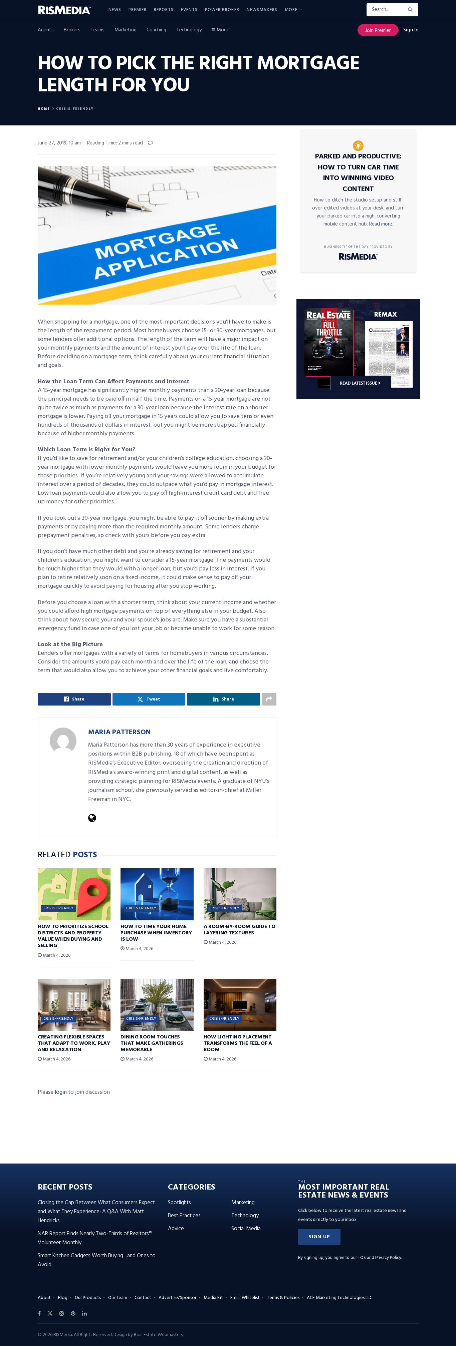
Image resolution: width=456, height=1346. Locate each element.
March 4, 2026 (56, 955)
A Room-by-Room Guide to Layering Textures (239, 929)
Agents (46, 30)
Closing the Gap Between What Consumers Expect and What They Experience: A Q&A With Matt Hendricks (96, 1211)
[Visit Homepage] (68, 10)
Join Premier (378, 31)
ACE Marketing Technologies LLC (339, 1298)
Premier (138, 9)
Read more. (381, 224)
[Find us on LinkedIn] (84, 1313)
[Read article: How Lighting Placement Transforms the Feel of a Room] (240, 1005)
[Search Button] (411, 9)
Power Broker (222, 9)
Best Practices (184, 1215)
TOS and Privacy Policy (379, 1257)
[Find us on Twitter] (50, 1313)
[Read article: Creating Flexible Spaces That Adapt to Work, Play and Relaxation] (74, 1005)
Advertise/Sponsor (177, 1298)
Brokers (72, 30)
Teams (97, 30)
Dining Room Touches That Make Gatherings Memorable (152, 1043)
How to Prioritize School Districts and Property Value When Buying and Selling (73, 936)
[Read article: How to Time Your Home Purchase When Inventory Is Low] (157, 894)
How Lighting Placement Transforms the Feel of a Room (238, 1043)
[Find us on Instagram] (61, 1313)
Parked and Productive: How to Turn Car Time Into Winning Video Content (358, 173)
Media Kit (213, 1298)
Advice (176, 1228)
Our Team (117, 1298)
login (61, 1092)
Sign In (410, 30)
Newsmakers (262, 9)
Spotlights (179, 1202)
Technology (189, 30)
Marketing (126, 30)
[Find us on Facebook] (39, 1313)
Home (44, 108)
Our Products (88, 1298)
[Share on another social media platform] (269, 699)
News (114, 9)
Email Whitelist (245, 1298)
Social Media (246, 1228)
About (44, 1298)
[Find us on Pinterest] (73, 1313)
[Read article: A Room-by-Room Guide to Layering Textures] (240, 894)
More (291, 9)
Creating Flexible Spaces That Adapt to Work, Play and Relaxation (74, 1043)
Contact (143, 1298)
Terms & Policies (283, 1298)
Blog (62, 1298)
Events (189, 9)
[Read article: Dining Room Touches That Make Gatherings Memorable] (157, 1005)
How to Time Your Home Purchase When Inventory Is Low (156, 933)
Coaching (156, 30)
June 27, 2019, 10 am (59, 143)
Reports (164, 9)
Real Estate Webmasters (158, 1335)
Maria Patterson (119, 732)
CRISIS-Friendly (75, 108)
